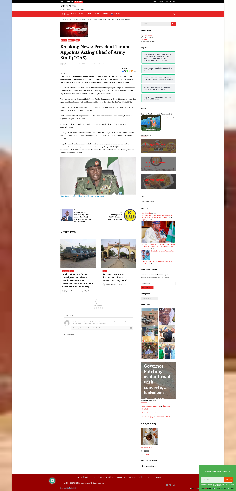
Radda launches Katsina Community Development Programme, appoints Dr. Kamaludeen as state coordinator (158, 246)
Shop (173, 1)
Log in (144, 220)
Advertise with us (106, 477)
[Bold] (73, 328)
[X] (125, 71)
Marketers (145, 39)
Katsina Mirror (68, 5)
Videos (105, 14)
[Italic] (75, 328)
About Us (78, 477)
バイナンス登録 (147, 417)
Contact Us (121, 477)
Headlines (71, 40)
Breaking (63, 40)
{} (96, 327)
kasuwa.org (168, 117)
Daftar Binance (147, 413)
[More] (132, 71)
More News (147, 477)
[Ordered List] (83, 328)
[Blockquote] (88, 328)
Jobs (167, 1)
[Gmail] (130, 71)
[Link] (94, 328)
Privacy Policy (134, 477)
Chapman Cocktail (162, 413)
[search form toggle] (174, 14)
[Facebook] (123, 71)
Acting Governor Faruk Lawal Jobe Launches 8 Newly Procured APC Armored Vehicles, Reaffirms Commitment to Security (77, 280)
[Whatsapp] (127, 71)
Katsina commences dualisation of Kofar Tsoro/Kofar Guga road (115, 277)
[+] (99, 327)
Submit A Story (91, 477)
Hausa (161, 1)
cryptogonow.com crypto (151, 406)
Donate (158, 477)
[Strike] (81, 328)
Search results (146, 213)
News (154, 1)
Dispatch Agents (147, 35)
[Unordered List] (86, 328)
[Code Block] (91, 328)
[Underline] (78, 328)
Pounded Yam (146, 448)
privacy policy (225, 484)
